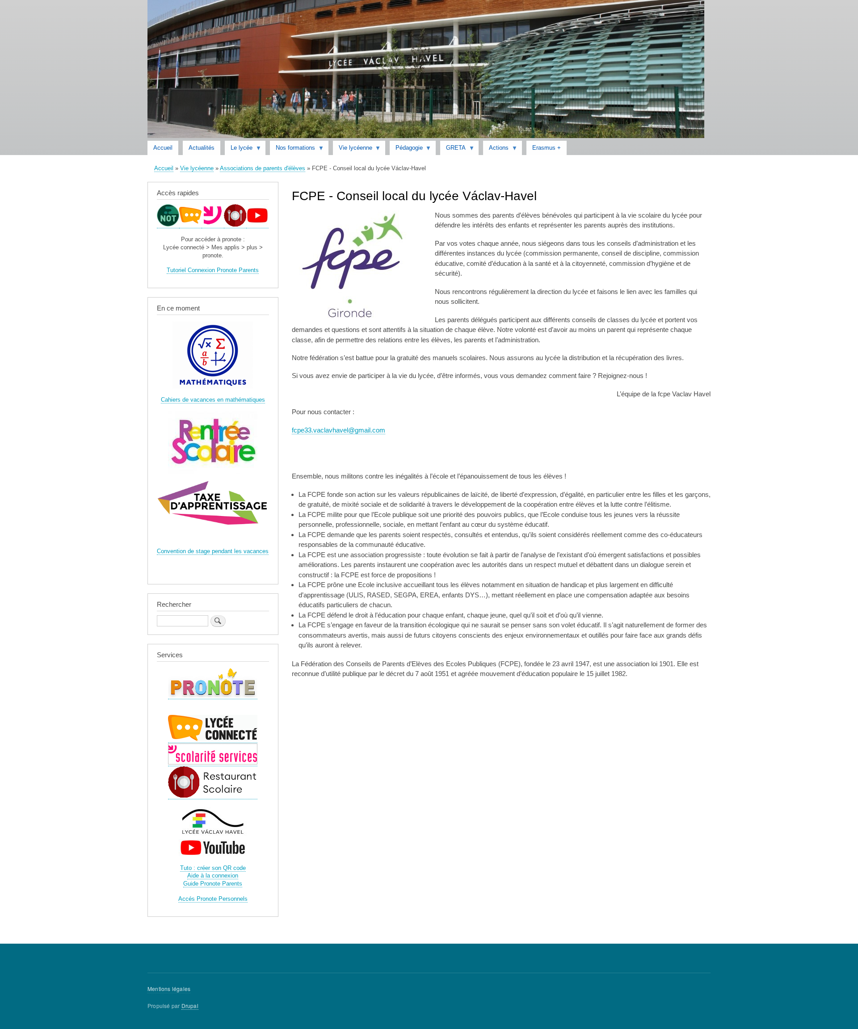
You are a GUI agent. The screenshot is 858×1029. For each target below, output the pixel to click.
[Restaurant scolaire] (235, 224)
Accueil (162, 147)
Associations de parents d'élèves (262, 168)
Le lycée (238, 149)
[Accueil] (425, 70)
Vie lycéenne (352, 149)
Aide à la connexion (212, 875)
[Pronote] (168, 224)
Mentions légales (168, 988)
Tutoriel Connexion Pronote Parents (213, 270)
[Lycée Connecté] (190, 224)
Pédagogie (406, 149)
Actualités (201, 147)
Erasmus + (546, 147)
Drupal (189, 1005)
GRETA (453, 149)
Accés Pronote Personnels (213, 898)
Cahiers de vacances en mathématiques (213, 399)
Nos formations (292, 149)
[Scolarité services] (213, 224)
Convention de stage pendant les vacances (213, 551)
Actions (496, 149)
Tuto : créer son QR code (213, 868)
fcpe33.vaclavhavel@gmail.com (338, 430)
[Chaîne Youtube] (257, 224)
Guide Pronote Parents (212, 883)
